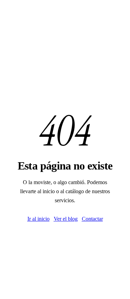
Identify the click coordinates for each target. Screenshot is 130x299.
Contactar (92, 219)
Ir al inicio (38, 219)
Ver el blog (66, 219)
